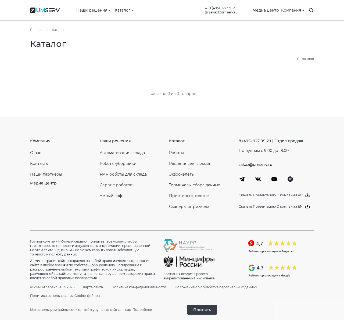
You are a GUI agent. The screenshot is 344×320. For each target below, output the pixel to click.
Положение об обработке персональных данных (216, 287)
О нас (35, 152)
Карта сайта (93, 287)
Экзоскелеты (182, 174)
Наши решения (115, 140)
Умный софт (112, 195)
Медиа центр (43, 183)
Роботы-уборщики (118, 163)
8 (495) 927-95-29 (222, 8)
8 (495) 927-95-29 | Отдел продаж (271, 140)
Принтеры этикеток (189, 195)
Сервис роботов (116, 185)
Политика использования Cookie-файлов (65, 296)
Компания (40, 140)
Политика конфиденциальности (139, 287)
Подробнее (142, 310)
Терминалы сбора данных (194, 185)
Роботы (176, 152)
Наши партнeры (46, 174)
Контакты (39, 163)
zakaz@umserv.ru (223, 12)
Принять (202, 309)
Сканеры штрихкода (189, 206)
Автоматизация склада (122, 152)
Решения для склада (189, 163)
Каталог (177, 140)
